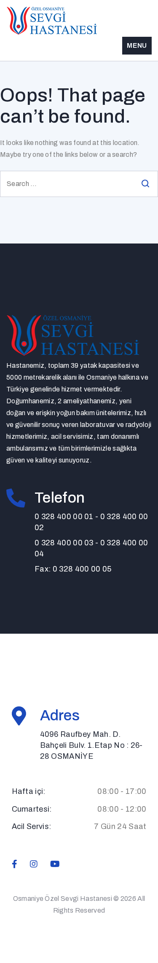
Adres (60, 715)
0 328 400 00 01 (64, 516)
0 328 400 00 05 (82, 569)
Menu (137, 45)
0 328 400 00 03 (64, 543)
